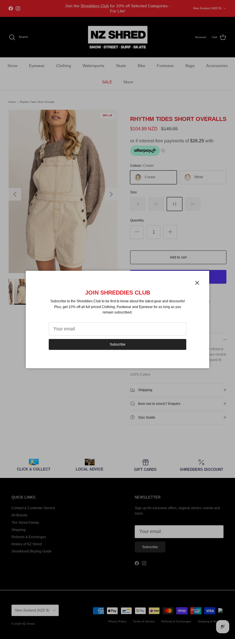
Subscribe (118, 344)
